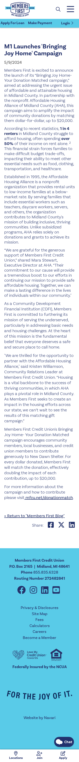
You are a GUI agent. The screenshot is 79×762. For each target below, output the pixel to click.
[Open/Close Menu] (70, 9)
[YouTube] (56, 590)
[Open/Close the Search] (58, 9)
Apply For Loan (12, 23)
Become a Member (39, 637)
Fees (39, 619)
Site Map (39, 613)
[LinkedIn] (45, 590)
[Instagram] (34, 590)
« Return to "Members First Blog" (34, 516)
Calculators (39, 625)
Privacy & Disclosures (39, 607)
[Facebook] (22, 590)
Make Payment (40, 23)
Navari (49, 717)
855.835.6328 (45, 572)
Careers (39, 631)
